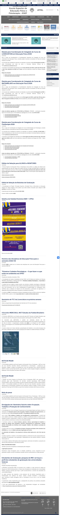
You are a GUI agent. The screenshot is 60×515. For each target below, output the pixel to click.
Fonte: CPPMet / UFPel (48, 508)
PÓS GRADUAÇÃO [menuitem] (41, 16)
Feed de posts (49, 82)
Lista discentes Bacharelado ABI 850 (13, 115)
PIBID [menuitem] (48, 16)
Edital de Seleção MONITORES (8, 177)
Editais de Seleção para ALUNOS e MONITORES (19, 163)
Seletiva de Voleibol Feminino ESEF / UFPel (18, 199)
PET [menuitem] (52, 16)
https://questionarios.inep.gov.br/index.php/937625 (14, 486)
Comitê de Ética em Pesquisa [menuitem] (23, 22)
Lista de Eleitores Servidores (11, 158)
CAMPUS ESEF (6, 499)
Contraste (47, 3)
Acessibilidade (40, 3)
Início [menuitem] (8, 16)
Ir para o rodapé (28, 3)
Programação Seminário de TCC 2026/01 (11, 305)
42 (40, 493)
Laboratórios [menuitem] (25, 19)
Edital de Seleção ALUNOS (8, 175)
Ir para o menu (13, 3)
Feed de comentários (50, 83)
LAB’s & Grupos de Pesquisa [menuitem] (14, 19)
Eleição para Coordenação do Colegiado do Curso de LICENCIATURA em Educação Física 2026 (21, 53)
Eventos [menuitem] (33, 22)
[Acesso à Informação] (33, 28)
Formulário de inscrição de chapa (12, 76)
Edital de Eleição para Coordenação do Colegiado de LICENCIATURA (20, 74)
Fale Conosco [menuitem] (40, 22)
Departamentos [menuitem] (24, 16)
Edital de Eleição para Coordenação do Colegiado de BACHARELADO (20, 104)
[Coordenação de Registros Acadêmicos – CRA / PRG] (20, 28)
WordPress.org (49, 85)
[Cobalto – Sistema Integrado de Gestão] (27, 28)
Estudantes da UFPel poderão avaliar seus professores (49, 38)
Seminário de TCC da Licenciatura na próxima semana (21, 299)
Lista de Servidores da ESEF (11, 117)
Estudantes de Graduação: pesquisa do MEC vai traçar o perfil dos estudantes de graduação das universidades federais (22, 460)
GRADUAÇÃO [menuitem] (32, 16)
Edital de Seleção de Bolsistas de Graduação (18, 182)
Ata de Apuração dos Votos (11, 149)
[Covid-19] (40, 28)
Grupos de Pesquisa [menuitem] (35, 19)
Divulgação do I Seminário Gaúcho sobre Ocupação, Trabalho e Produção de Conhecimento (21, 405)
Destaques (5, 34)
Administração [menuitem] (15, 16)
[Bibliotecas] (13, 28)
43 (42, 493)
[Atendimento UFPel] (47, 28)
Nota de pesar (7, 392)
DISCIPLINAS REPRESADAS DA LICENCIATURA (18, 38)
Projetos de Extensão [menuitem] (46, 19)
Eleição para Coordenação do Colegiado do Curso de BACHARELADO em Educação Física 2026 (21, 82)
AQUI (14, 193)
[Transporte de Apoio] (6, 28)
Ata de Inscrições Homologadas (12, 107)
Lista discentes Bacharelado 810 (12, 114)
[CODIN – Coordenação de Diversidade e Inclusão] (53, 28)
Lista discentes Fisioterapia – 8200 (12, 156)
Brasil (5, 0)
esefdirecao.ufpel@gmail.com (10, 65)
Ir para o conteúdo (5, 3)
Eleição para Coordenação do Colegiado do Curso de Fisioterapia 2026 (52, 64)
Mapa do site (55, 3)
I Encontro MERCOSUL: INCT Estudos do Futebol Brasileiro (23, 313)
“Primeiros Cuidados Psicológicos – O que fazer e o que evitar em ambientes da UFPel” (22, 272)
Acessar (48, 80)
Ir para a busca (21, 3)
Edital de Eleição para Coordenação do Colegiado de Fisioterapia (19, 145)
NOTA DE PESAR (7, 361)
